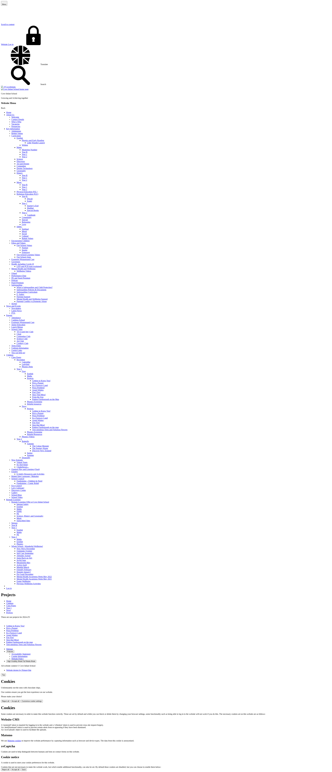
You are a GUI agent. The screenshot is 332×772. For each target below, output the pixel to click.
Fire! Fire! (36, 392)
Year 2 (24, 157)
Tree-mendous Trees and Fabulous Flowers (49, 430)
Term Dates (16, 346)
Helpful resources (34, 404)
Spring (29, 453)
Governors (15, 262)
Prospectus (15, 126)
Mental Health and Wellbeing (23, 269)
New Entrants (17, 460)
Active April (22, 565)
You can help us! (18, 353)
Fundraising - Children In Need (29, 481)
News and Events (13, 306)
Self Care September (25, 553)
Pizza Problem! (38, 388)
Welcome (15, 117)
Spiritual (25, 229)
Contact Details (17, 119)
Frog (24, 371)
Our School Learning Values (28, 255)
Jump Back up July (24, 558)
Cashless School (18, 320)
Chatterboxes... (23, 467)
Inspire (24, 250)
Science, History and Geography (30, 516)
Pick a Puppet (37, 383)
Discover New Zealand (41, 451)
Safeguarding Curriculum (27, 292)
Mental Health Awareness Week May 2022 (34, 577)
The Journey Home (40, 448)
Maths (19, 147)
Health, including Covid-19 (22, 264)
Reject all (5, 701)
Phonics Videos (28, 437)
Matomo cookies (14, 741)
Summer (30, 455)
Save (24, 770)
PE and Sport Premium (20, 278)
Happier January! (24, 572)
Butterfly (25, 441)
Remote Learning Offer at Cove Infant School (30, 502)
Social (24, 234)
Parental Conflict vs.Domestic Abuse (32, 301)
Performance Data (18, 276)
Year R (24, 152)
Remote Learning (13, 500)
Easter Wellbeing (23, 581)
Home (8, 112)
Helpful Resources (34, 434)
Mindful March (23, 567)
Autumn (30, 444)
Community (27, 217)
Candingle (31, 215)
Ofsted (14, 273)
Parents (9, 315)
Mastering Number (29, 150)
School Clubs (16, 329)
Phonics (20, 544)
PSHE (19, 511)
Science (20, 159)
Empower (26, 252)
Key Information (13, 129)
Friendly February (24, 570)
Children (9, 355)
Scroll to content (7, 24)
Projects (30, 378)
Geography (21, 171)
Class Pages (16, 357)
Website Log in (7, 44)
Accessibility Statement (20, 654)
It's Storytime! (22, 465)
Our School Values (24, 245)
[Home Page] (15, 89)
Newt (24, 406)
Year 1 (24, 154)
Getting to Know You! (41, 381)
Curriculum (16, 136)
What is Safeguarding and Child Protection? (35, 287)
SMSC (19, 227)
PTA (13, 313)
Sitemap (9, 649)
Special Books (33, 210)
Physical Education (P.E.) (27, 192)
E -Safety (20, 294)
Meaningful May (23, 563)
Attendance (16, 318)
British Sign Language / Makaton (25, 476)
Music (19, 182)
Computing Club (23, 336)
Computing (21, 166)
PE (18, 514)
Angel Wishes (38, 390)
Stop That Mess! (39, 395)
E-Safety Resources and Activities (30, 474)
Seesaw (14, 523)
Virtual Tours (22, 462)
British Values (17, 133)
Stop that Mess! (38, 425)
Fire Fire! (36, 423)
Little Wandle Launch (36, 143)
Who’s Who (16, 122)
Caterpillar (26, 362)
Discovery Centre (18, 490)
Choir (19, 334)
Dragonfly (26, 458)
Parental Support (23, 297)
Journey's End (33, 206)
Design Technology (25, 168)
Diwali (30, 199)
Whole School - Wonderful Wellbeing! (27, 546)
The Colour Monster (40, 446)
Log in (9, 588)
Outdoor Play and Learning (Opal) (25, 469)
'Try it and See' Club (25, 332)
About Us (10, 115)
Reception (21, 360)
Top (3, 675)
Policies (14, 280)
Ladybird (25, 364)
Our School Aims (24, 257)
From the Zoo (37, 397)
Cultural (25, 236)
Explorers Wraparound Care (22, 259)
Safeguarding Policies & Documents (31, 290)
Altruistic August (23, 556)
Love (24, 224)
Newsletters (16, 308)
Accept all (15, 701)
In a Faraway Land (40, 385)
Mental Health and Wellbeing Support (32, 299)
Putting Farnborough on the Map (45, 399)
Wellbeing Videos (24, 271)
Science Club (22, 339)
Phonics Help (27, 367)
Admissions (16, 131)
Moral (24, 231)
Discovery (21, 161)
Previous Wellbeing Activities (29, 584)
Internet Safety (23, 504)
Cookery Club (22, 343)
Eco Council (16, 486)
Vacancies (15, 124)
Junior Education (18, 325)
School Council (17, 479)
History (20, 173)
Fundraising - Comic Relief (28, 483)
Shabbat (30, 208)
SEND (14, 304)
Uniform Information (20, 348)
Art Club (20, 341)
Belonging (26, 222)
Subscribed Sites (23, 521)
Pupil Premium (17, 283)
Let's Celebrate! (17, 488)
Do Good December (25, 574)
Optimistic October (24, 551)
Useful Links (16, 350)
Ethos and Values (18, 243)
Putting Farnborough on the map (45, 427)
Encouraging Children (20, 241)
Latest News (16, 311)
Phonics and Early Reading (33, 140)
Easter (29, 201)
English (20, 138)
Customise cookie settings (32, 701)
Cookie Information (19, 656)
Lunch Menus (17, 327)
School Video (17, 497)
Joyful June (21, 560)
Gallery (14, 493)
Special (25, 220)
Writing (25, 145)
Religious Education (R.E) (27, 194)
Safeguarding (16, 285)
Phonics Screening (34, 402)
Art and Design (23, 164)
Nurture (25, 248)
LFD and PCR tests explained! (29, 266)
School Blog (16, 495)
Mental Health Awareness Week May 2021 (34, 579)
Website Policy (17, 659)
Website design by (18, 670)
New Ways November (26, 549)
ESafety (14, 472)
